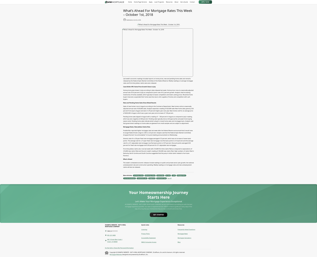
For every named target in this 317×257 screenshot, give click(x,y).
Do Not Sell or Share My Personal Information (119, 248)
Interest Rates (160, 175)
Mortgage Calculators (184, 238)
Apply (150, 2)
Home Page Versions (140, 2)
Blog (179, 242)
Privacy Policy (145, 234)
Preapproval (152, 178)
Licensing (144, 229)
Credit (173, 175)
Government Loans (161, 178)
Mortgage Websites (116, 254)
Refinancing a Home (150, 175)
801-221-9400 (111, 235)
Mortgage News (183, 234)
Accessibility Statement (148, 238)
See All (169, 178)
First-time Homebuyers (129, 178)
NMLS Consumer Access (148, 242)
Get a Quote (184, 2)
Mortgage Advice (181, 175)
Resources (169, 2)
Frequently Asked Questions (186, 229)
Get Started (158, 215)
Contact (192, 2)
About (176, 2)
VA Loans (168, 175)
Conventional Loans (142, 178)
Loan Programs (159, 2)
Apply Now (205, 2)
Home (130, 2)
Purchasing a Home (138, 175)
